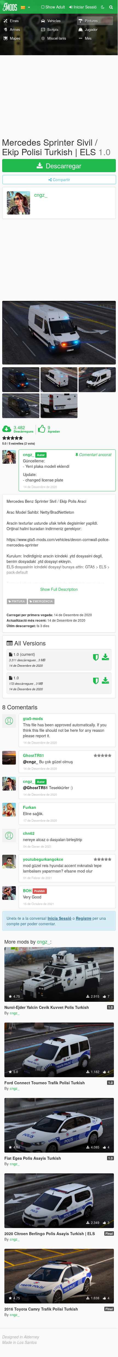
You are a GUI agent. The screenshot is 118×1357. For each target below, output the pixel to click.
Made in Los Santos (19, 1342)
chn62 (28, 833)
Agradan (54, 431)
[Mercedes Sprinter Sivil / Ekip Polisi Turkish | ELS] (59, 333)
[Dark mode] (103, 7)
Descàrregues (23, 431)
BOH (27, 890)
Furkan (29, 807)
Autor (41, 455)
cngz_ (40, 194)
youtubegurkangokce (43, 859)
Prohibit (39, 891)
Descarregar (62, 165)
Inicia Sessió (59, 918)
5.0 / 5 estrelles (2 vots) (18, 443)
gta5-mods (33, 718)
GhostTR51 (33, 755)
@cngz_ (30, 761)
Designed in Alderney (20, 1337)
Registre (83, 918)
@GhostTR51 (35, 787)
